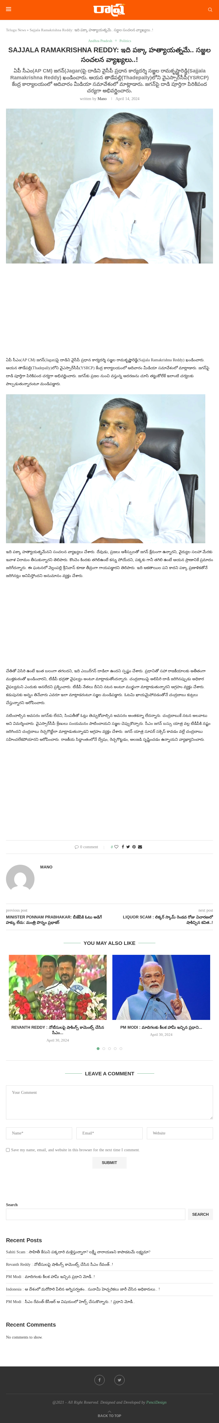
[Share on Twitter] (128, 847)
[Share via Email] (140, 847)
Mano (102, 99)
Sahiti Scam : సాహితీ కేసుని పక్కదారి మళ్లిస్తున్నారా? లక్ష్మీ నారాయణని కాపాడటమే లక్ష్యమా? (78, 1252)
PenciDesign (156, 1402)
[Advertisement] (109, 313)
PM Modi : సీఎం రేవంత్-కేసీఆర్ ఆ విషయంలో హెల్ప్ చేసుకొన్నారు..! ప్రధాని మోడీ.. (70, 1302)
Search (12, 1205)
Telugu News (16, 30)
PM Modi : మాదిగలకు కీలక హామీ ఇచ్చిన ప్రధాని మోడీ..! (50, 1277)
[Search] (210, 10)
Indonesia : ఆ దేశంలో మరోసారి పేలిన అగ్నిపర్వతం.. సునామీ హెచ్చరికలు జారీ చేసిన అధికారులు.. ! (83, 1289)
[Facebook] (99, 1380)
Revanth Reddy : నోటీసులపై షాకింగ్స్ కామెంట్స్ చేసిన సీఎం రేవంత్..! (59, 1264)
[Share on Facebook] (123, 847)
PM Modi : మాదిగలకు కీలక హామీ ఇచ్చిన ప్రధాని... (161, 1027)
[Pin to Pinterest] (134, 847)
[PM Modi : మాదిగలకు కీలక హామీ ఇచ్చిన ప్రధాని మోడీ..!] (161, 987)
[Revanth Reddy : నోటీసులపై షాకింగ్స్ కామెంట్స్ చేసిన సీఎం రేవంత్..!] (58, 987)
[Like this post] (116, 847)
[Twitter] (119, 1380)
